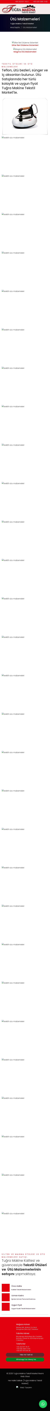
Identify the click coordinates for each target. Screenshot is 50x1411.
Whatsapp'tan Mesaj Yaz (26, 1359)
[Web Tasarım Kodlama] (25, 1388)
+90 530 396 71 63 (40, 1)
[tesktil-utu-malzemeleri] (25, 116)
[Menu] (43, 9)
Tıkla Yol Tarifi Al (25, 1355)
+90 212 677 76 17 (22, 1)
